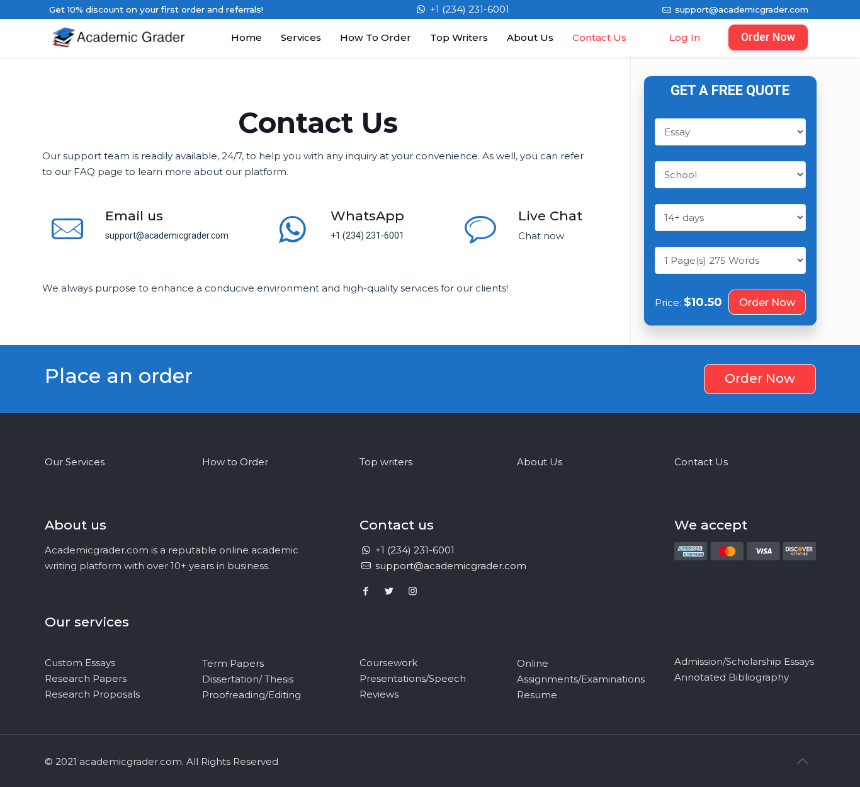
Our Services (75, 462)
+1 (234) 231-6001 (468, 9)
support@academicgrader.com (740, 9)
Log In (684, 37)
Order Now (768, 37)
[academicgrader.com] (118, 50)
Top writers (385, 462)
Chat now (541, 236)
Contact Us (701, 462)
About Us (539, 462)
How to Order (235, 462)
